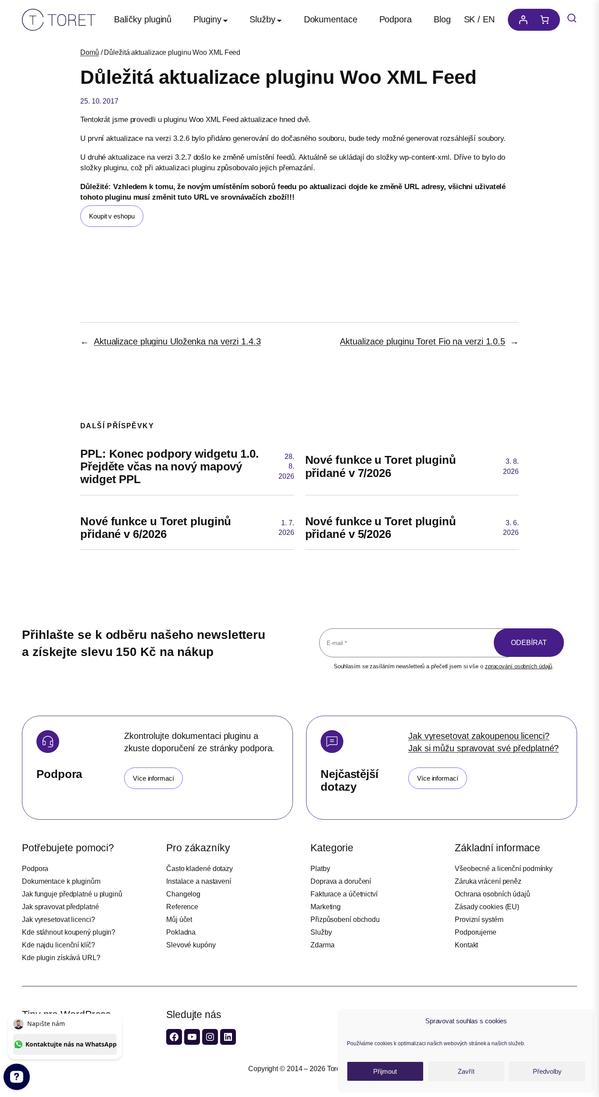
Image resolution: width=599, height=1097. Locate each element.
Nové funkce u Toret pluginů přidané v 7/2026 (380, 466)
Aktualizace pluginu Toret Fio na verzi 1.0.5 (422, 341)
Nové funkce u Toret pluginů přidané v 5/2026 (380, 528)
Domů (89, 52)
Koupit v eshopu (112, 216)
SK (469, 19)
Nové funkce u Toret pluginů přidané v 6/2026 (155, 528)
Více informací (153, 778)
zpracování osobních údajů (519, 666)
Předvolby (547, 1071)
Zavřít (466, 1071)
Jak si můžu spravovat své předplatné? (483, 748)
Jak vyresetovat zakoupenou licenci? (478, 736)
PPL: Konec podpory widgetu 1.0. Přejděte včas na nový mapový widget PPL (169, 467)
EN (489, 19)
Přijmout (385, 1071)
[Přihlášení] (521, 19)
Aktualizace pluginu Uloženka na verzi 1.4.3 (177, 341)
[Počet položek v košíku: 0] (547, 19)
